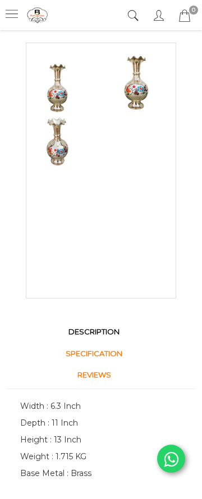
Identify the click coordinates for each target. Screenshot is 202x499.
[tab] (134, 16)
